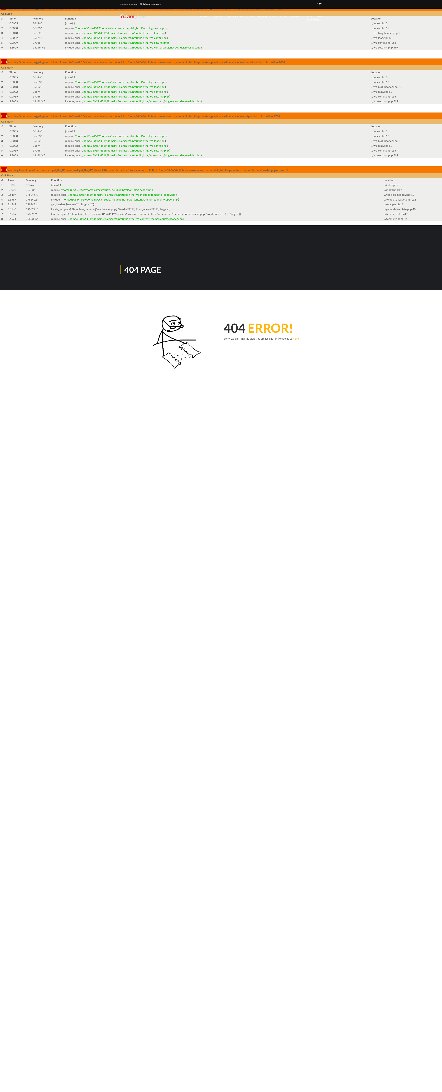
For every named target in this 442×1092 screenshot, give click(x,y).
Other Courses (290, 16)
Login (319, 3)
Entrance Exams (262, 16)
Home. (296, 338)
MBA (217, 16)
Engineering (236, 16)
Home (203, 16)
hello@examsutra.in (152, 4)
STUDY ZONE (314, 18)
